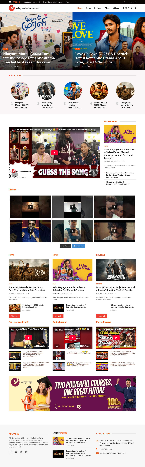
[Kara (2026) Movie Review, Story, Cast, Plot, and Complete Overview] (125, 91)
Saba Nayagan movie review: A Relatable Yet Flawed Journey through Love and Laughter (119, 153)
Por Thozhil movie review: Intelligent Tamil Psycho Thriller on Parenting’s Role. (48, 2)
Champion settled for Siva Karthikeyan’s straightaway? (117, 183)
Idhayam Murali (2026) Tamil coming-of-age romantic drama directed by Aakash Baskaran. (29, 58)
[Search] (135, 8)
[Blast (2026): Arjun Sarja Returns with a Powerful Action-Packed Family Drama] (46, 91)
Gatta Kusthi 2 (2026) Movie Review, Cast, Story (100, 105)
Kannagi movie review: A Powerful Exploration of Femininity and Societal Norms (120, 175)
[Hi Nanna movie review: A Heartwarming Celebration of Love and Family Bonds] (102, 308)
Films (107, 8)
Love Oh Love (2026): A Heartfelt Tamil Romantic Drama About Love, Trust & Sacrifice (102, 58)
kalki (4, 67)
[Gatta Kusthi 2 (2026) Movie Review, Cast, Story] (99, 91)
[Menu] (10, 2)
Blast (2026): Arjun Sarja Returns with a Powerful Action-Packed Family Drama (48, 105)
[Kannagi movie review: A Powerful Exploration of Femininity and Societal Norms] (58, 308)
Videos (116, 8)
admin (77, 67)
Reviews (97, 8)
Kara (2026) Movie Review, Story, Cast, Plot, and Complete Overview (126, 105)
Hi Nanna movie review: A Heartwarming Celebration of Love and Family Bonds (121, 306)
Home (79, 8)
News (88, 8)
